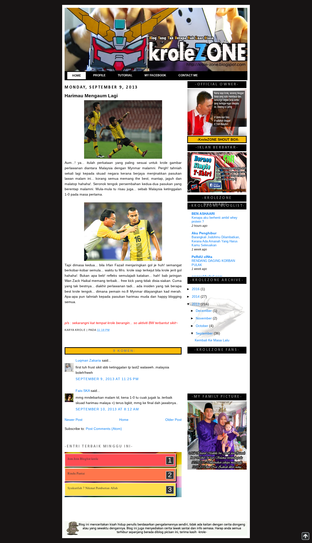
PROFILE (99, 75)
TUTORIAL (125, 75)
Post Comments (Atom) (104, 429)
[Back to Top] (305, 536)
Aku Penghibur (204, 233)
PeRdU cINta (202, 257)
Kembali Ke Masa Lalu (212, 340)
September (205, 333)
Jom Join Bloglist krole (83, 458)
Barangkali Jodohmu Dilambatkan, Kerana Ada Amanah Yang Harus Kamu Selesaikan (216, 241)
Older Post (173, 420)
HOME (76, 75)
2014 (196, 296)
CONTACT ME (188, 75)
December (204, 311)
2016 (196, 289)
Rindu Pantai (76, 473)
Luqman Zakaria (88, 360)
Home (123, 420)
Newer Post (73, 420)
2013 (196, 304)
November (204, 318)
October (202, 326)
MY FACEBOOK (155, 75)
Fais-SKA (83, 391)
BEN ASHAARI (203, 214)
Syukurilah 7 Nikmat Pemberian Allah (93, 488)
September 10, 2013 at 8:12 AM (107, 409)
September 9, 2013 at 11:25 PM (107, 379)
